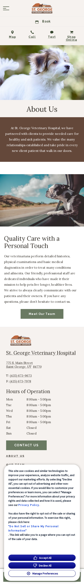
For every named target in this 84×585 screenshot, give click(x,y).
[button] (6, 8)
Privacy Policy (28, 505)
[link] (42, 8)
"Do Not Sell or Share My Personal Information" (33, 528)
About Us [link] (15, 455)
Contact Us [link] (26, 445)
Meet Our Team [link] (42, 314)
